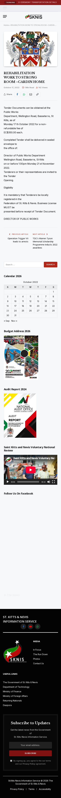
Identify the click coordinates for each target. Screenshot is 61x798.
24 (15, 310)
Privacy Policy (29, 764)
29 (53, 310)
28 (46, 310)
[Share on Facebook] (17, 94)
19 (30, 306)
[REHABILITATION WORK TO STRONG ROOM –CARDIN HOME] (30, 49)
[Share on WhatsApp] (24, 94)
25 (23, 310)
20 (38, 306)
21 (46, 306)
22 (53, 306)
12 (30, 301)
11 (23, 301)
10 (15, 301)
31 (15, 315)
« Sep (7, 321)
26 (30, 310)
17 (15, 306)
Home (6, 25)
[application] (30, 470)
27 (38, 310)
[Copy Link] (37, 94)
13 (38, 301)
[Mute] (48, 481)
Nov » (14, 321)
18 (23, 306)
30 (8, 315)
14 (46, 301)
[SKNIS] (33, 16)
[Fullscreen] (53, 481)
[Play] (7, 481)
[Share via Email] (31, 94)
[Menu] (5, 8)
